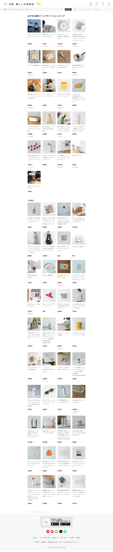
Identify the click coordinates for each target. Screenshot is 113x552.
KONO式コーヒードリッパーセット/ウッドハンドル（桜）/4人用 (34, 96)
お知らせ (35, 537)
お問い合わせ (63, 537)
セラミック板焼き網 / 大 (34, 65)
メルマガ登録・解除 (44, 537)
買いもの (90, 5)
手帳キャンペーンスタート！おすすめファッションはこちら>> (18, 9)
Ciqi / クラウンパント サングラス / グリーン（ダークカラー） (49, 402)
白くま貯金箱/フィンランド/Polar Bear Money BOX (49, 128)
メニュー (108, 5)
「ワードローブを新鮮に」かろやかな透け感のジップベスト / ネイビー (49, 248)
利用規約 (78, 537)
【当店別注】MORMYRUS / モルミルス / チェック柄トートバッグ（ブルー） (63, 492)
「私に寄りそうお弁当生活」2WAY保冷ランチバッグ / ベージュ (63, 306)
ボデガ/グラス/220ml (77, 246)
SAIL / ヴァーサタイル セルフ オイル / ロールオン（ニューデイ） (34, 463)
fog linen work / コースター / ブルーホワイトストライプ (63, 248)
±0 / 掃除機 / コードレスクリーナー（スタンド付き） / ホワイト (63, 157)
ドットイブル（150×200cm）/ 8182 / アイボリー (49, 369)
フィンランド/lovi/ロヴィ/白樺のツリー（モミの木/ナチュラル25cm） (78, 128)
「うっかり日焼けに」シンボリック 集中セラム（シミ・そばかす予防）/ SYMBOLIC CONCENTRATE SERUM (78, 371)
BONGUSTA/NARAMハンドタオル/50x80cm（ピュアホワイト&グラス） (63, 463)
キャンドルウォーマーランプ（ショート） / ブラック (34, 36)
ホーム (29, 512)
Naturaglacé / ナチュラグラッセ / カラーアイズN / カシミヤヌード (78, 463)
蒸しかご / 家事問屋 (48, 275)
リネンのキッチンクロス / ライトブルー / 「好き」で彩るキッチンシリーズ (78, 277)
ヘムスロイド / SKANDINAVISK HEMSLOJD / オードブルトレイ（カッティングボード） (78, 98)
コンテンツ (97, 5)
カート (103, 5)
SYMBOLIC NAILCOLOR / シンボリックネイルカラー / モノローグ (34, 220)
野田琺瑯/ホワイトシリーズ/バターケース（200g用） (49, 67)
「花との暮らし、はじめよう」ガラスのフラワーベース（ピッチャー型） (63, 128)
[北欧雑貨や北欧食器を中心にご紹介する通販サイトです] (21, 4)
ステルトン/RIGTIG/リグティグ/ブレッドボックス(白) (34, 128)
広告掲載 (71, 537)
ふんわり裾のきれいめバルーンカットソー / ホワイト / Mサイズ (78, 306)
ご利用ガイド (55, 537)
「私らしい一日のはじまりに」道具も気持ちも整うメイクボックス (78, 220)
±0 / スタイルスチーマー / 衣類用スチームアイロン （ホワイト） (49, 157)
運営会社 (37, 542)
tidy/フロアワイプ (77, 155)
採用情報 (43, 542)
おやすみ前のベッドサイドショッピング (41, 512)
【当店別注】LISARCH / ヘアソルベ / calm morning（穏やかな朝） (78, 433)
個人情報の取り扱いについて (70, 542)
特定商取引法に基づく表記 (54, 542)
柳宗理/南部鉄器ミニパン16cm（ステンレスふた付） (78, 67)
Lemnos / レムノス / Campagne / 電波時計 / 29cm (63, 36)
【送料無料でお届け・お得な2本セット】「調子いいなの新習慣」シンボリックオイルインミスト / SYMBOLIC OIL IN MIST (63, 435)
